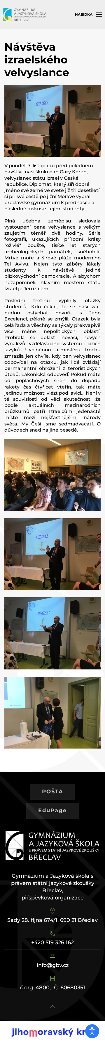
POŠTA (52, 791)
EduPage (52, 810)
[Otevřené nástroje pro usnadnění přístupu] (92, 1031)
